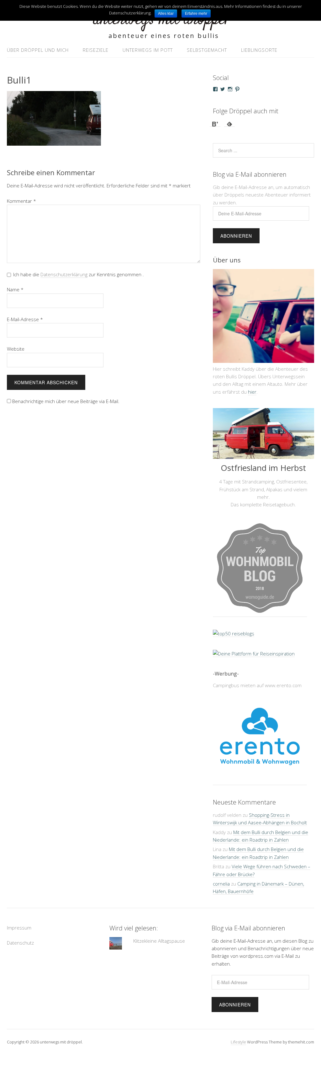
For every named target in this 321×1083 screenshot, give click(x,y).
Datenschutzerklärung (63, 274)
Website (15, 349)
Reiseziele (95, 50)
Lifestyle (238, 1042)
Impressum (19, 927)
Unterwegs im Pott (148, 50)
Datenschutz (20, 943)
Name (15, 289)
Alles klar (166, 13)
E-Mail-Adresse (25, 319)
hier (252, 392)
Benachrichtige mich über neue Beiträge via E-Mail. (65, 401)
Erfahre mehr (196, 13)
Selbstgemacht (207, 50)
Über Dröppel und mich (38, 50)
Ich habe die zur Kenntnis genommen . (78, 274)
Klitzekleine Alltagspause (159, 941)
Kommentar (21, 201)
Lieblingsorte (259, 50)
